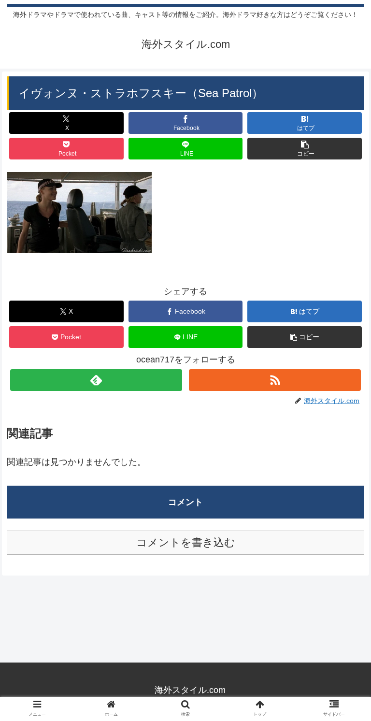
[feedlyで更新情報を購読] (96, 380)
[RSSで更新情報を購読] (274, 380)
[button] (304, 148)
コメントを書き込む (185, 542)
